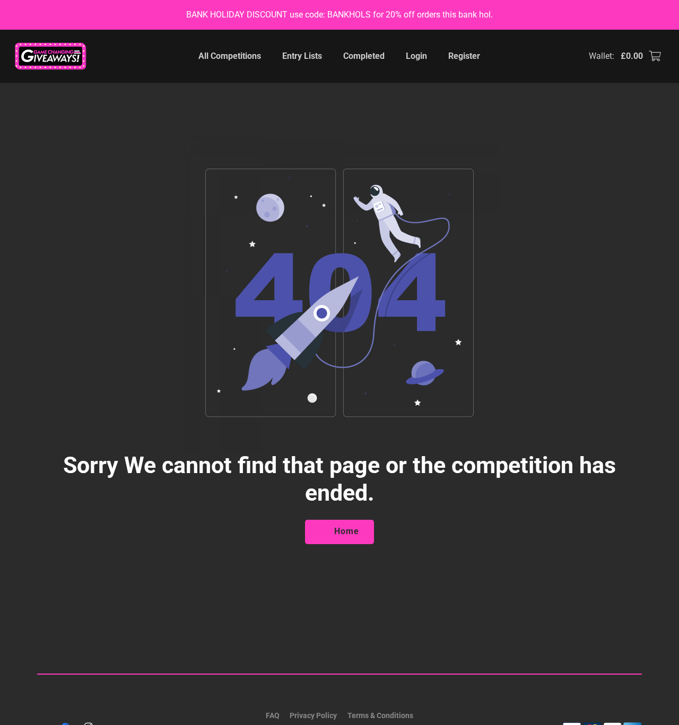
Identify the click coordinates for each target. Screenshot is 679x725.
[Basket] (654, 56)
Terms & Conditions (380, 715)
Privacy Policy (313, 715)
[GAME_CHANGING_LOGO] (51, 56)
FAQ (273, 715)
